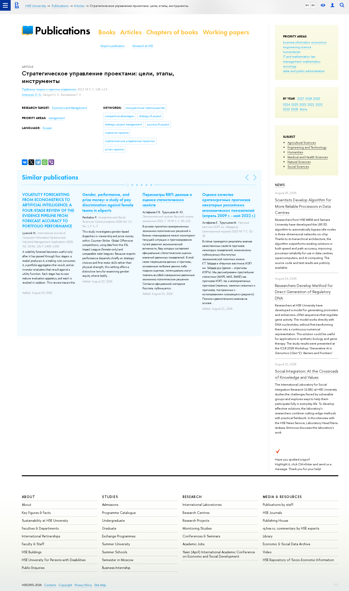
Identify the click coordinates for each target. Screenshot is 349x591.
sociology (289, 66)
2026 (308, 98)
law (313, 56)
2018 (294, 109)
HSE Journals (272, 512)
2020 (319, 104)
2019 (286, 109)
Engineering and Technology (307, 147)
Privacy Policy (83, 585)
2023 (294, 104)
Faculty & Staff (33, 544)
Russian (47, 128)
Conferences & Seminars (201, 536)
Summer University (116, 544)
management (292, 61)
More (303, 109)
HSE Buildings (31, 552)
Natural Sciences (299, 162)
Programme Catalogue (119, 512)
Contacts (50, 585)
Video (267, 552)
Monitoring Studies (197, 528)
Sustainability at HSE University (45, 520)
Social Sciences (298, 166)
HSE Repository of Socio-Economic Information (298, 560)
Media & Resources (282, 496)
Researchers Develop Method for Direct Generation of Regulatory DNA (304, 292)
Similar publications (50, 177)
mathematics (311, 61)
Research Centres (196, 512)
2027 (300, 98)
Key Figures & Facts (36, 512)
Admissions (110, 504)
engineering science (297, 47)
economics (318, 42)
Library (268, 536)
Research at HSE (142, 46)
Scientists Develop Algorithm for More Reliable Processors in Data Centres (303, 206)
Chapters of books (172, 32)
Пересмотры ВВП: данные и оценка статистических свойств (167, 200)
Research (192, 496)
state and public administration (304, 71)
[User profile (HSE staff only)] (332, 5)
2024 (286, 104)
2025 (316, 98)
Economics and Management (69, 108)
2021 (310, 104)
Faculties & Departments (40, 528)
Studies (110, 496)
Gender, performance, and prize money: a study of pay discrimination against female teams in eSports (107, 202)
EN (313, 5)
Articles (130, 32)
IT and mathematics (296, 56)
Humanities (295, 152)
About (28, 496)
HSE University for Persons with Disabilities (53, 560)
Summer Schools (114, 552)
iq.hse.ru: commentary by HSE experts (291, 528)
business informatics (296, 42)
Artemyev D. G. (31, 95)
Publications (62, 30)
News (280, 184)
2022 (302, 104)
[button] (127, 185)
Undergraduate (113, 520)
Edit (336, 584)
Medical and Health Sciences (308, 157)
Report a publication (112, 46)
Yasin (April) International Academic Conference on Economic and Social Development (219, 554)
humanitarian (292, 52)
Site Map (100, 585)
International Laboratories (202, 504)
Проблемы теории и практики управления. (49, 89)
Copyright (65, 585)
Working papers (226, 32)
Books (106, 32)
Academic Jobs (193, 544)
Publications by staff (278, 504)
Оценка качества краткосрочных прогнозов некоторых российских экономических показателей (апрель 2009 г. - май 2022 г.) (228, 205)
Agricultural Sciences (302, 142)
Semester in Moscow (117, 560)
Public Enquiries (33, 567)
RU (307, 5)
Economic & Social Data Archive (286, 544)
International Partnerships (41, 536)
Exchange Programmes (118, 536)
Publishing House (275, 520)
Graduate (109, 528)
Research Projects (196, 520)
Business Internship (116, 567)
